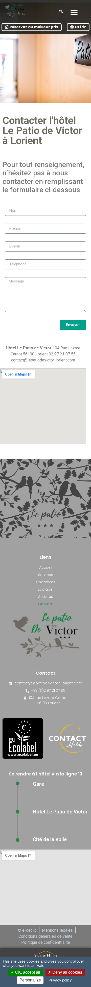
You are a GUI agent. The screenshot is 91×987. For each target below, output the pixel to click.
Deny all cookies (66, 972)
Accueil (45, 567)
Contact (45, 603)
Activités (45, 596)
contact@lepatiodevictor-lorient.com (43, 360)
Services (45, 574)
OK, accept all (27, 972)
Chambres (45, 582)
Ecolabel (45, 589)
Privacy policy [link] (60, 980)
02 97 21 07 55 (62, 354)
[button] (74, 12)
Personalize (30, 980)
